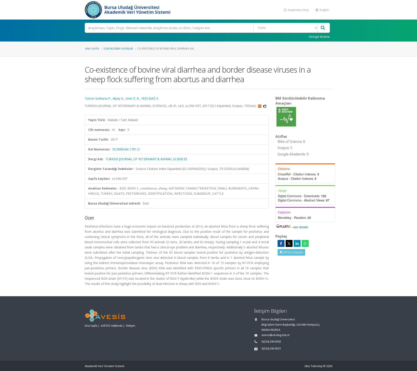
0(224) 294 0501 (271, 348)
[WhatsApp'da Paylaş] (305, 243)
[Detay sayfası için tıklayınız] (286, 116)
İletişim (130, 326)
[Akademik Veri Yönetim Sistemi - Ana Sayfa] (94, 10)
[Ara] (323, 28)
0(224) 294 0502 (271, 341)
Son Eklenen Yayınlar (118, 48)
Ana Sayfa (92, 48)
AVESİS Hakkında (111, 326)
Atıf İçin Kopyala (293, 252)
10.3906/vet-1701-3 (125, 149)
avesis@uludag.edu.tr (275, 335)
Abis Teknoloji (313, 366)
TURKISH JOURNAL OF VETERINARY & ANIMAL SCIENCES (146, 159)
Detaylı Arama (319, 36)
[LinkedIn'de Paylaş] (297, 243)
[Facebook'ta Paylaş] (281, 243)
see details (300, 227)
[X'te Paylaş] (289, 243)
